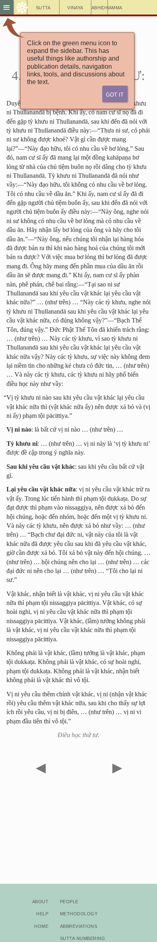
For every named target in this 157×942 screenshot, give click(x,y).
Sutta (43, 7)
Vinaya (75, 7)
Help (42, 913)
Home (41, 925)
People (69, 901)
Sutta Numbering (82, 937)
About (40, 901)
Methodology (78, 913)
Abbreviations (78, 925)
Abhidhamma (99, 7)
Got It (115, 94)
